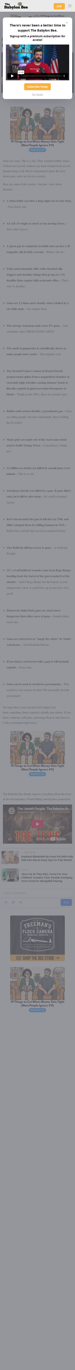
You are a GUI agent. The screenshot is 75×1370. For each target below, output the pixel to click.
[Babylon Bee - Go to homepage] (16, 6)
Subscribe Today (37, 86)
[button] (70, 5)
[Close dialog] (67, 23)
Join (59, 6)
